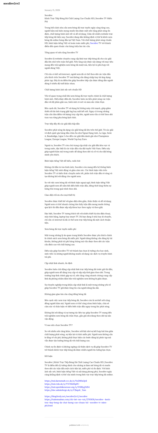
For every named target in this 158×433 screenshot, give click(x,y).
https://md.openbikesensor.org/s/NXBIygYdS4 (67, 387)
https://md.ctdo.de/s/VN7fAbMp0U (62, 384)
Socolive (94, 43)
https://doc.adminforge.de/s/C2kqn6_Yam (65, 390)
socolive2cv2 (11, 3)
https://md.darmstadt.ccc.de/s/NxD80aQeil (66, 381)
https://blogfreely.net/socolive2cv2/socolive (66, 396)
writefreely (85, 425)
